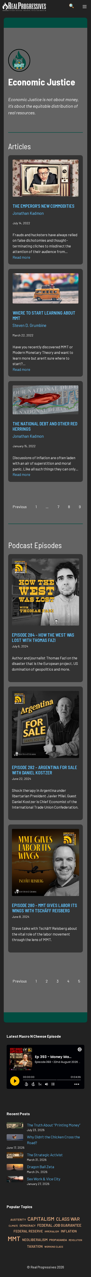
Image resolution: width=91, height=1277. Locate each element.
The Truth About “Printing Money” (53, 1125)
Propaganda (58, 1240)
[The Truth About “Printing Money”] (15, 1126)
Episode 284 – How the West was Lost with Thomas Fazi (43, 637)
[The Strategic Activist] (15, 1156)
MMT (14, 1238)
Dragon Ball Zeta (40, 1166)
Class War (68, 1219)
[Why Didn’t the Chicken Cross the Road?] (15, 1138)
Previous (20, 506)
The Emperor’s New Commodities (43, 206)
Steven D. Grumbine (29, 325)
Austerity (18, 1219)
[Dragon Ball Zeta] (15, 1168)
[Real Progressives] (24, 6)
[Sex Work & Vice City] (15, 1180)
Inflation (69, 1231)
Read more (21, 257)
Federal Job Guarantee (59, 1225)
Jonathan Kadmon (28, 213)
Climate (13, 1225)
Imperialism (52, 1231)
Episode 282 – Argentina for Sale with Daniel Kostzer (44, 770)
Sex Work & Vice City (43, 1179)
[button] (71, 6)
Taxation (35, 1246)
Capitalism (41, 1219)
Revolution (75, 1240)
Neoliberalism (34, 1240)
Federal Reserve (28, 1231)
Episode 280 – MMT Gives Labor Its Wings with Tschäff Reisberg (44, 908)
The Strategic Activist (45, 1155)
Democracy (28, 1225)
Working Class (53, 1246)
